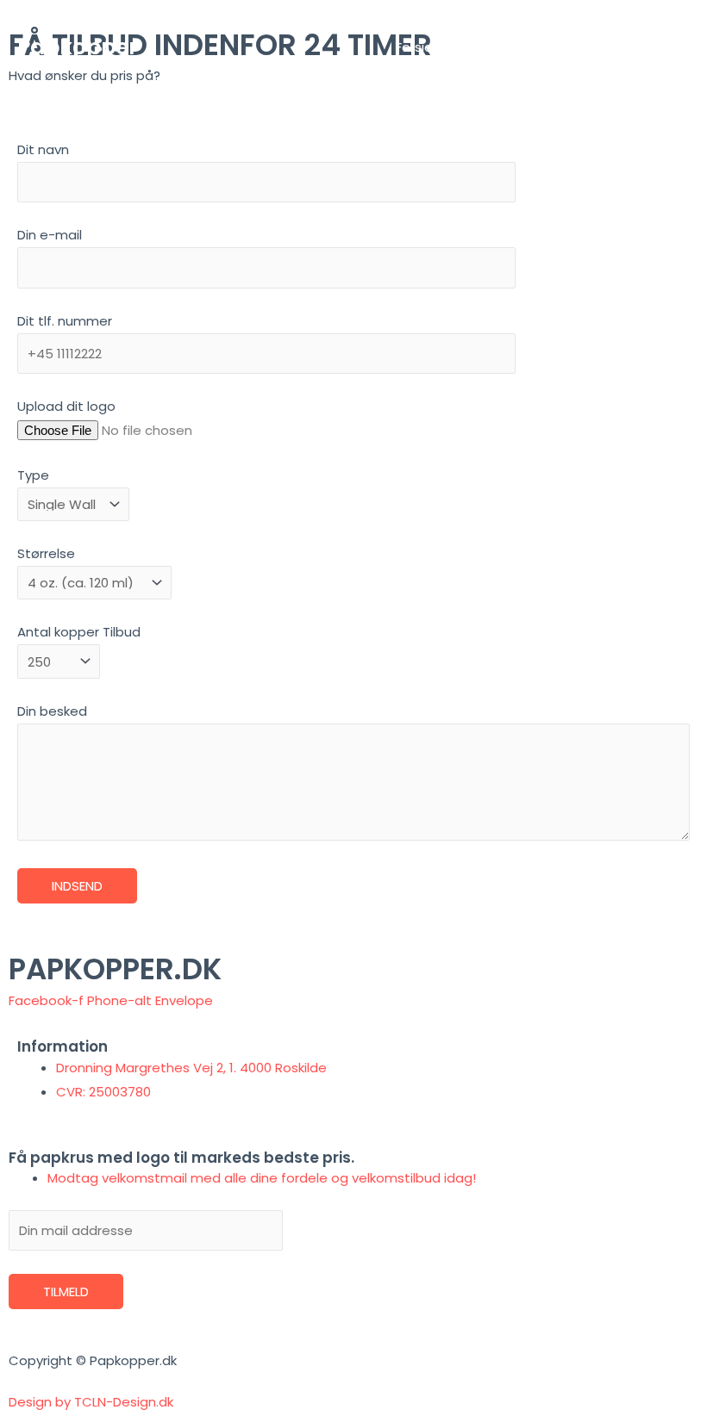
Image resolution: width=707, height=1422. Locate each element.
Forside (418, 47)
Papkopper (77, 47)
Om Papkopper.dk (524, 47)
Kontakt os (642, 47)
